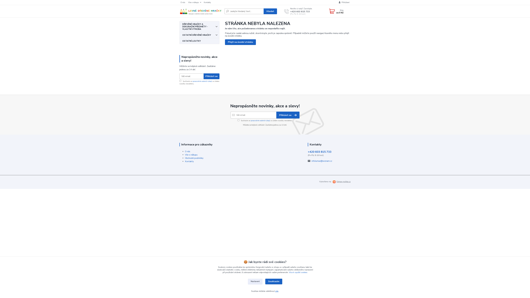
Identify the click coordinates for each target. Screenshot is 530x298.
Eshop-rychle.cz (344, 181)
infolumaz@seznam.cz (322, 161)
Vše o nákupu (193, 2)
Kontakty (207, 2)
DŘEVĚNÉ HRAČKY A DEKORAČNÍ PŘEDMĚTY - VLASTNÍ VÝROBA (195, 26)
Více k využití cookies (298, 272)
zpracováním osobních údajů (202, 81)
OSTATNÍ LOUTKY (191, 41)
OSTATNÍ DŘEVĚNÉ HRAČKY (196, 35)
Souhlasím (273, 281)
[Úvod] (200, 11)
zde (276, 291)
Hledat (270, 11)
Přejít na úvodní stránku (240, 42)
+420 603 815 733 (300, 11)
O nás (183, 2)
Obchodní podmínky (194, 158)
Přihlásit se (211, 76)
